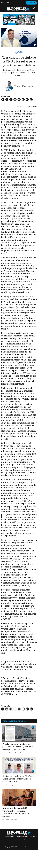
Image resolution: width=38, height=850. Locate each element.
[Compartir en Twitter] (7, 99)
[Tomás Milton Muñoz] (9, 86)
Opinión (19, 52)
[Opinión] (19, 19)
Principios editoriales (22, 836)
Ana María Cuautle (7, 753)
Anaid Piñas (5, 785)
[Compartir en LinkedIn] (27, 99)
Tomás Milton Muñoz (23, 86)
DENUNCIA (32, 3)
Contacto (14, 839)
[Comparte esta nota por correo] (19, 99)
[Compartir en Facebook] (2, 99)
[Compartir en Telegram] (15, 99)
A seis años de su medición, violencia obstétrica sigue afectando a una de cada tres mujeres (16, 812)
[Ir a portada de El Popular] (19, 9)
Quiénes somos (9, 836)
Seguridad (14, 785)
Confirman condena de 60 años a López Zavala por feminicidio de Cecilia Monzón (18, 779)
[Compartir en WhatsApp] (11, 99)
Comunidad (18, 753)
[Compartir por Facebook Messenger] (23, 99)
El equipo (32, 836)
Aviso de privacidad (25, 839)
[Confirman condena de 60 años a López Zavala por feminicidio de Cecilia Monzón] (19, 765)
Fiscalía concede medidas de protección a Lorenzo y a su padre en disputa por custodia (18, 747)
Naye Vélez (5, 819)
